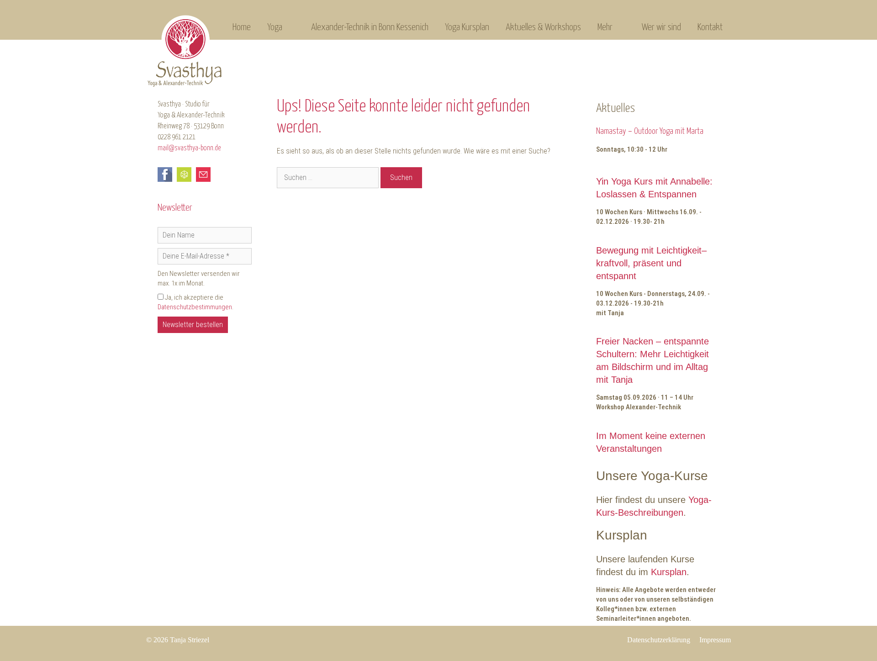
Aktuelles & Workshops (543, 27)
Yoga (274, 27)
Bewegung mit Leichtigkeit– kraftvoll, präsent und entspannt (651, 263)
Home (241, 27)
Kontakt (710, 27)
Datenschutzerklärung (658, 640)
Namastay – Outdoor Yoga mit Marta (649, 131)
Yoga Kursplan (467, 27)
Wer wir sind (661, 27)
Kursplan (669, 572)
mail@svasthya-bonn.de (189, 148)
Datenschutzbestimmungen (195, 307)
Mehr (605, 27)
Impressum (715, 640)
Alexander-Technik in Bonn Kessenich (369, 27)
